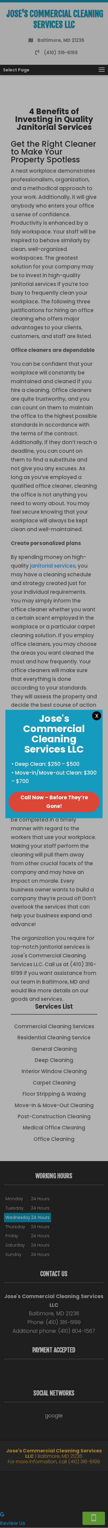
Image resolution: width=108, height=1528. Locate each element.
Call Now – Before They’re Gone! (54, 802)
